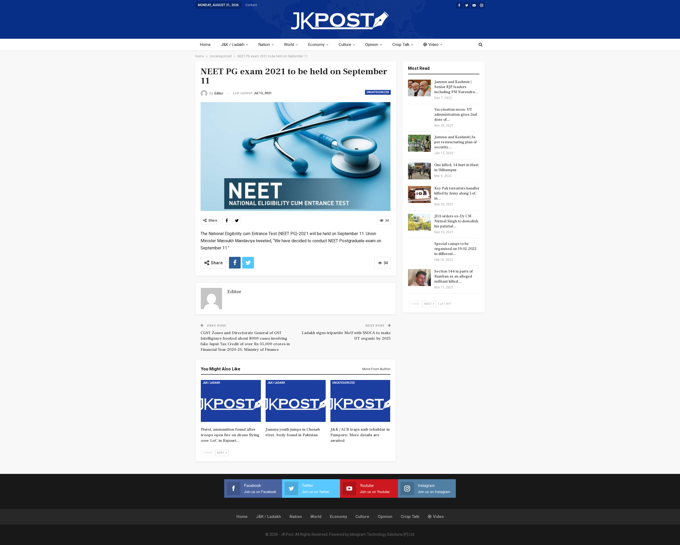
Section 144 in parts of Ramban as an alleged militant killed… (453, 276)
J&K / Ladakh (232, 44)
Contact (251, 5)
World (289, 44)
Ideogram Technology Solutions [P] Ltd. (382, 534)
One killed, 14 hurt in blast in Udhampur (456, 167)
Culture (345, 44)
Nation (264, 44)
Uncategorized (378, 92)
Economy (316, 44)
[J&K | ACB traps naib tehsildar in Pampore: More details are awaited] (360, 401)
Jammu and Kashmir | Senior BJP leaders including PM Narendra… (456, 87)
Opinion (371, 44)
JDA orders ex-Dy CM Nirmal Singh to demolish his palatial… (456, 221)
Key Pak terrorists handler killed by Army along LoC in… (456, 193)
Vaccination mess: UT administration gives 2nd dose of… (455, 114)
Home (205, 44)
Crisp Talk (400, 44)
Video (433, 44)
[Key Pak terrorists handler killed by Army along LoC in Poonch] (419, 194)
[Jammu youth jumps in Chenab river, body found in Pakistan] (296, 401)
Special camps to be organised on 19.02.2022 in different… (455, 248)
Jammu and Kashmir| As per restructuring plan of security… (455, 142)
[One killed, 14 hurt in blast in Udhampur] (419, 171)
